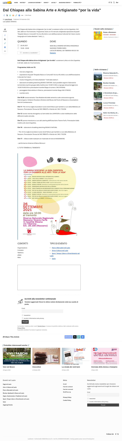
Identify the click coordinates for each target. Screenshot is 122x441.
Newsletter (27, 315)
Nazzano (53, 53)
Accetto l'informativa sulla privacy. (34, 318)
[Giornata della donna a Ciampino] (105, 356)
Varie (54, 259)
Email (23, 308)
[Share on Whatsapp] (10, 15)
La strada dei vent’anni (71, 367)
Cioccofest (36, 367)
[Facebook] (109, 2)
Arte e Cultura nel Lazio (60, 251)
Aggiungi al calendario (29, 52)
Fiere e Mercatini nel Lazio (61, 248)
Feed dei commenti (68, 389)
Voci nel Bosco (9, 367)
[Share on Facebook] (4, 15)
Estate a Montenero (109, 32)
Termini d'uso (41, 326)
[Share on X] (7, 15)
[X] (111, 2)
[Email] (13, 15)
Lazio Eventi (8, 19)
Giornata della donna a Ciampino (104, 367)
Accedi (65, 384)
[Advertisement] (106, 55)
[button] (114, 2)
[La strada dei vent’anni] (76, 356)
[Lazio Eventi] (7, 2)
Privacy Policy (21, 328)
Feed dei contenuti (68, 386)
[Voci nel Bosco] (17, 356)
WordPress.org (67, 392)
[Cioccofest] (46, 356)
